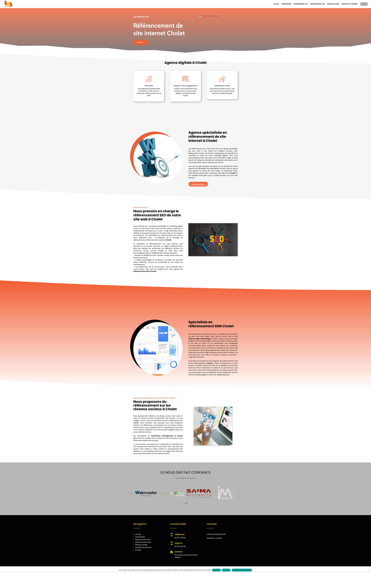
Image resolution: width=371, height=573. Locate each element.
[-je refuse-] (369, 570)
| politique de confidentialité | (242, 570)
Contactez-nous (198, 184)
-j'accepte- (216, 570)
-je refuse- (226, 570)
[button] (131, 493)
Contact (140, 42)
